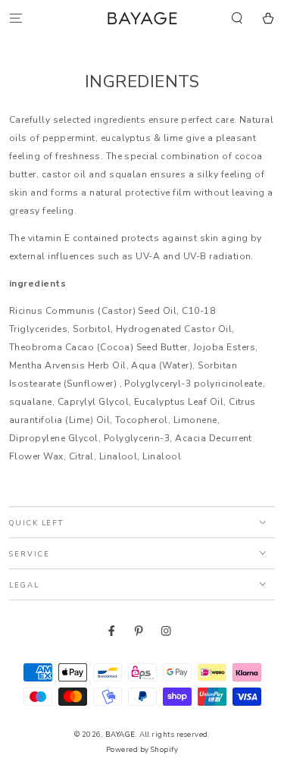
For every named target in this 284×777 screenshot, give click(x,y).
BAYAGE (120, 734)
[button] (237, 18)
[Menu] (16, 18)
